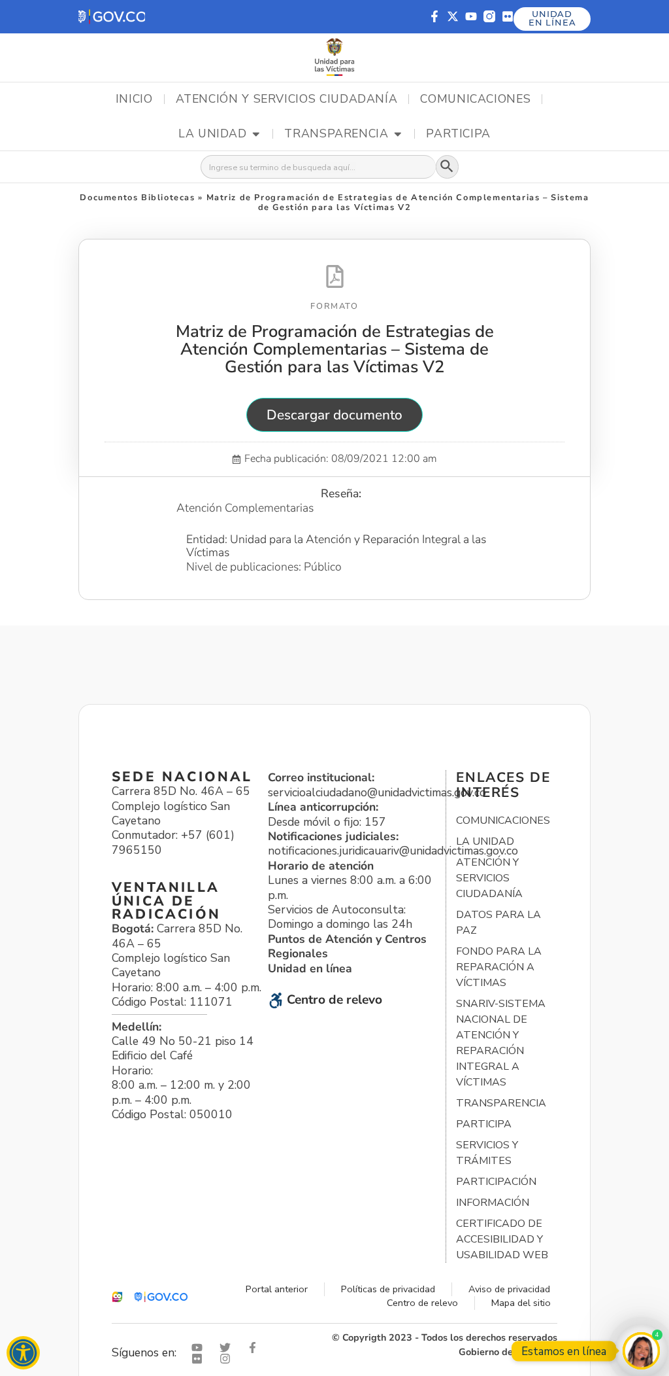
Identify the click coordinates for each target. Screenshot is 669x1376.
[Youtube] (471, 16)
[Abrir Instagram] (228, 1358)
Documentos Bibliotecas (137, 197)
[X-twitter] (453, 16)
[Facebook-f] (434, 16)
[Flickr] (508, 16)
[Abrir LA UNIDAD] (256, 134)
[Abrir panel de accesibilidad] (23, 1352)
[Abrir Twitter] (228, 1347)
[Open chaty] (641, 1350)
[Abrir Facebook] (255, 1347)
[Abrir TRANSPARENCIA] (398, 134)
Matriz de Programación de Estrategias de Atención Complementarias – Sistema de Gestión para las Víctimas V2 (335, 349)
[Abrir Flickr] (199, 1358)
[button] (111, 16)
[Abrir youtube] (199, 1347)
